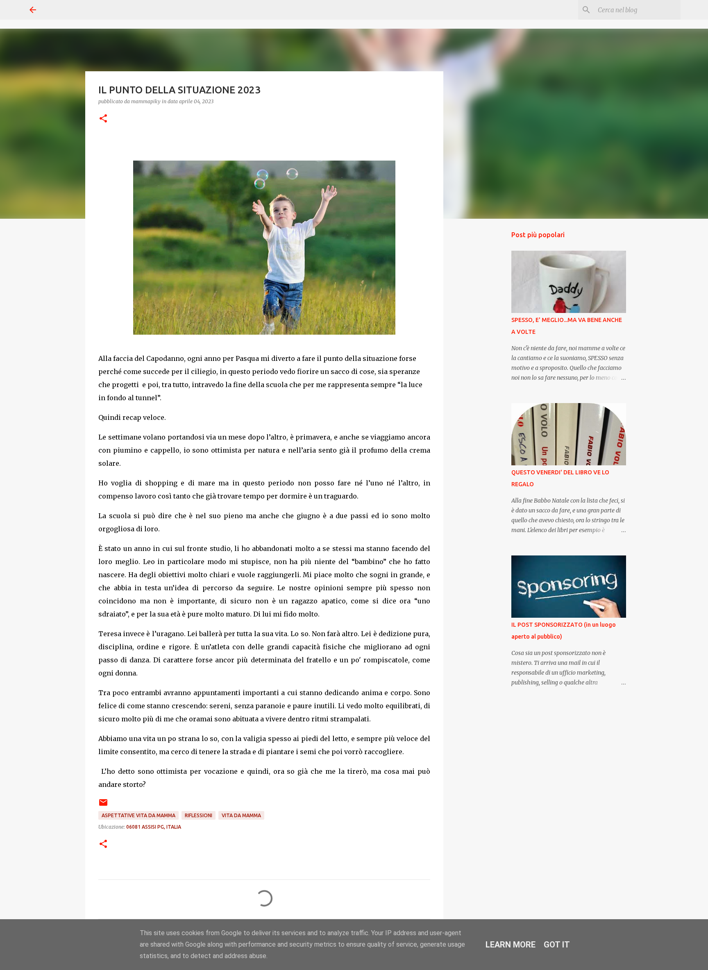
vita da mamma (241, 815)
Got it (557, 945)
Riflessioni (198, 815)
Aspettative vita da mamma (138, 815)
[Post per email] (103, 805)
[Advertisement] (485, 354)
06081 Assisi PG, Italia (153, 826)
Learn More (511, 945)
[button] (103, 119)
